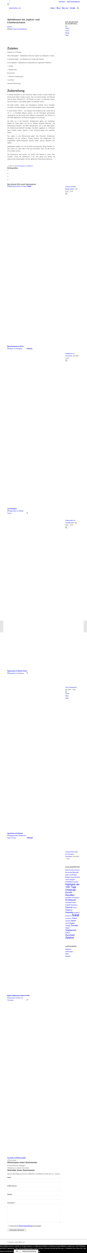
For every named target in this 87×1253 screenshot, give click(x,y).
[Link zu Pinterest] (7, 1)
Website (9, 1194)
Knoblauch (70, 899)
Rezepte (9, 27)
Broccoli (75, 872)
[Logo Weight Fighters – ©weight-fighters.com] (14, 8)
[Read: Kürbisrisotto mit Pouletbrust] (67, 361)
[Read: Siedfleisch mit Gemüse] (67, 194)
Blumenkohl (69, 872)
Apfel (67, 870)
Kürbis (74, 902)
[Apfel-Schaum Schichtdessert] (31, 29)
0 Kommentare (20, 166)
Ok (17, 1251)
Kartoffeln (68, 897)
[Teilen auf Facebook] (10, 170)
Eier (75, 875)
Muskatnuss (74, 905)
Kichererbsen (75, 897)
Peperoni (68, 910)
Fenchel (77, 877)
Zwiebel (69, 937)
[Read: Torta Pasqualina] (67, 528)
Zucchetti (70, 934)
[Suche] (78, 8)
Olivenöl (68, 907)
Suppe (71, 923)
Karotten (70, 895)
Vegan (67, 928)
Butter (67, 875)
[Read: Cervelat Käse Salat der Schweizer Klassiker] (67, 698)
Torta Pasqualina (70, 687)
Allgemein (68, 949)
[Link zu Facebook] (11, 1)
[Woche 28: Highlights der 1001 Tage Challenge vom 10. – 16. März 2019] (85, 626)
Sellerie (74, 918)
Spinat (67, 923)
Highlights (75, 882)
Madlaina (30, 166)
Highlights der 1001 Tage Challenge (72, 886)
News (67, 954)
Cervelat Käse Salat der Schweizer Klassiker (71, 854)
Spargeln (68, 921)
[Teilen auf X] (10, 173)
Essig (72, 877)
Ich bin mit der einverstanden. (25, 1226)
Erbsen (67, 877)
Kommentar (11, 1203)
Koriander (68, 902)
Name (9, 1177)
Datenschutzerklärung (73, 1)
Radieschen (68, 916)
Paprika (75, 907)
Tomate (67, 925)
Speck (73, 920)
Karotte (68, 892)
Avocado (71, 870)
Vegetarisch (70, 930)
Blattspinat (77, 870)
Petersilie (69, 912)
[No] (39, 1251)
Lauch (68, 904)
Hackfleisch (69, 882)
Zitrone (67, 932)
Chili (70, 875)
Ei (73, 874)
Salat (75, 915)
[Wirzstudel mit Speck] (1, 626)
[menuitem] (62, 1)
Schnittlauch (68, 918)
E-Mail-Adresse (12, 1186)
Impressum (62, 1)
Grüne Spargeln (70, 879)
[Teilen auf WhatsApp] (10, 176)
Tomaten (74, 925)
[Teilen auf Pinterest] (10, 179)
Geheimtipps (69, 951)
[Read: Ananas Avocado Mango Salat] (67, 35)
